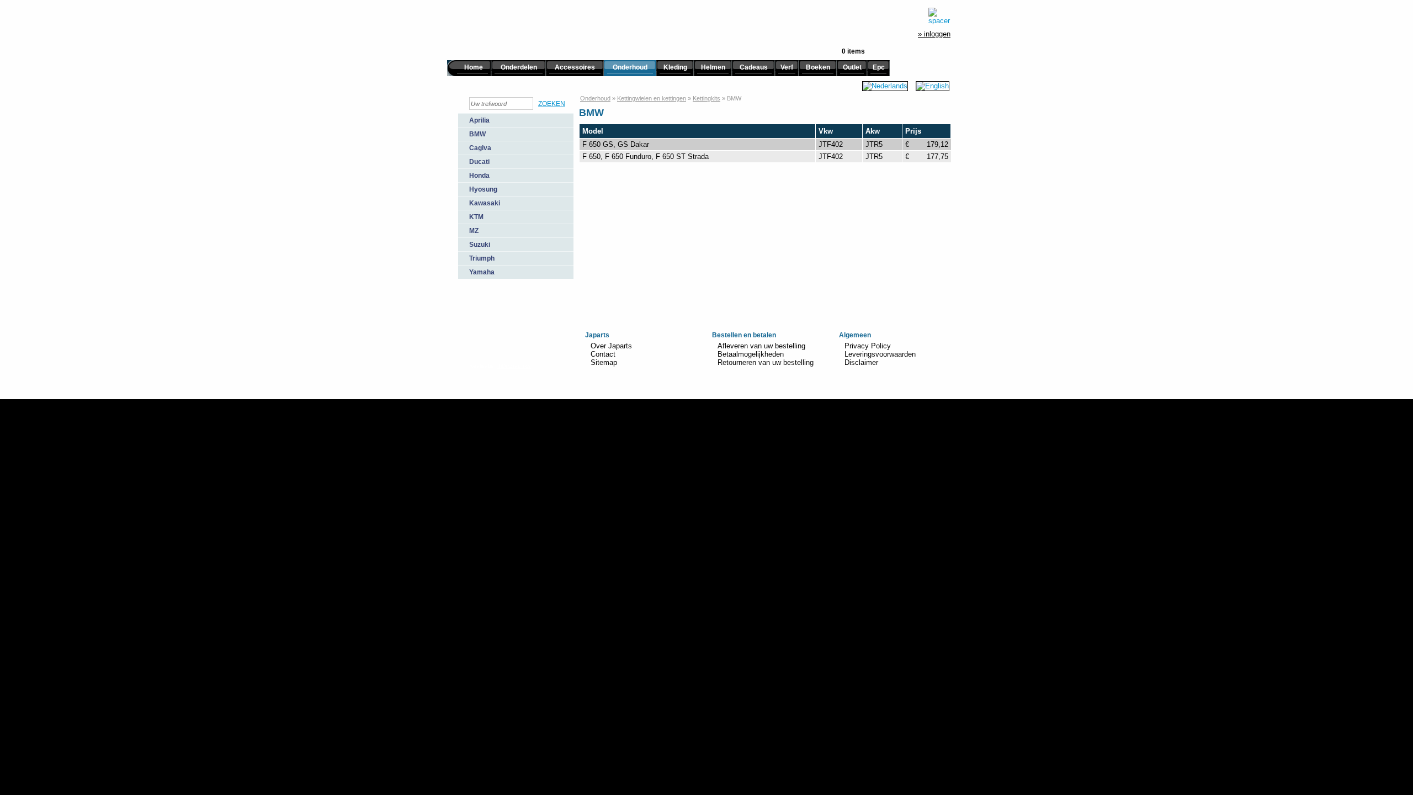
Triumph (482, 258)
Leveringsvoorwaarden (880, 354)
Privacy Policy (867, 346)
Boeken (818, 67)
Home (473, 67)
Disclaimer (861, 362)
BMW (477, 134)
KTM (476, 217)
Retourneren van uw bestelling (766, 362)
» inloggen (934, 34)
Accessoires (575, 67)
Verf (786, 67)
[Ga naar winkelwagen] (939, 16)
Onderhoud (630, 67)
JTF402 (831, 144)
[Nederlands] (885, 86)
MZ (474, 231)
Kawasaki (484, 203)
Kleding (675, 67)
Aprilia (479, 120)
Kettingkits (706, 98)
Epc (879, 67)
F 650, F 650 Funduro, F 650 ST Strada (645, 156)
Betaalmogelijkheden (751, 354)
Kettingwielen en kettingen (651, 98)
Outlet (852, 67)
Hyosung (483, 189)
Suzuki (479, 244)
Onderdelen (519, 67)
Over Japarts (611, 346)
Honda (479, 175)
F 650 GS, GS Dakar (615, 144)
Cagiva (480, 148)
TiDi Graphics (514, 366)
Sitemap (604, 362)
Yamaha (482, 272)
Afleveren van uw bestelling (761, 346)
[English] (932, 86)
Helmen (713, 67)
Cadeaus (754, 67)
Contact (603, 354)
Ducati (479, 162)
